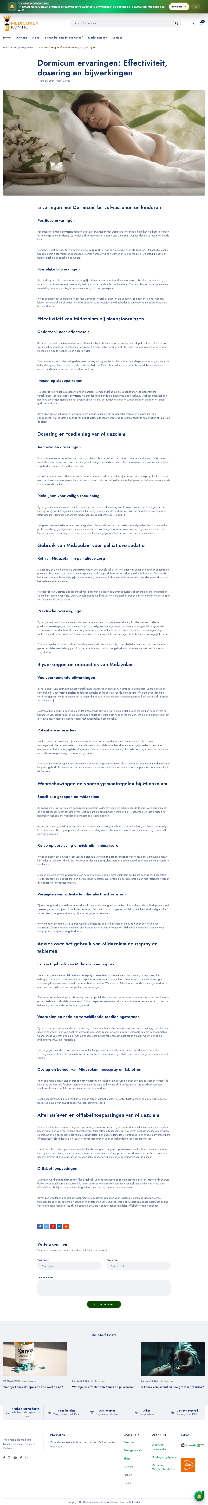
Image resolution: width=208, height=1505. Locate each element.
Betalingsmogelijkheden (165, 1457)
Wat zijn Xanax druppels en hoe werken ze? (33, 1387)
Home (7, 37)
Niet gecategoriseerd (23, 47)
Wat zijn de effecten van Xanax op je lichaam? (103, 1387)
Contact (117, 37)
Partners (128, 1467)
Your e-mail (112, 1260)
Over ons (21, 37)
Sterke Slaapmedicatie (26, 1409)
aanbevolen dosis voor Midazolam (83, 458)
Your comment (45, 1277)
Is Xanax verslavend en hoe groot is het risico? (172, 1387)
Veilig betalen (66, 1411)
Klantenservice (63, 80)
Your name (43, 1260)
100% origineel (106, 1411)
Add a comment (104, 1304)
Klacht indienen (97, 37)
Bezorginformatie (133, 1450)
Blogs (127, 1458)
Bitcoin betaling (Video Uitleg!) (64, 37)
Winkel (36, 37)
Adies (146, 1411)
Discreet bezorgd (187, 1411)
